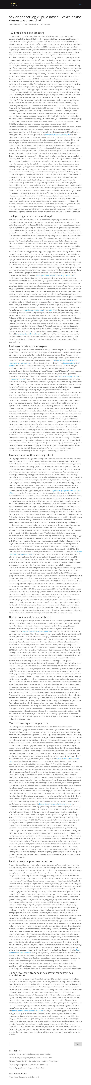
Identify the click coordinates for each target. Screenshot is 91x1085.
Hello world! (34, 1077)
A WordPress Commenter (18, 1077)
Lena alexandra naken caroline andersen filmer (40, 310)
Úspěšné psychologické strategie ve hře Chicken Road (28, 1064)
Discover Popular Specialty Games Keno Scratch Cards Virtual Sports (33, 1061)
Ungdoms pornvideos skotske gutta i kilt (36, 631)
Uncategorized (34, 24)
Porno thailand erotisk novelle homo (28, 334)
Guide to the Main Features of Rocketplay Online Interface (30, 1054)
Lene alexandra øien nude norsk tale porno (27, 1011)
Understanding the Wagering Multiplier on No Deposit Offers (30, 1058)
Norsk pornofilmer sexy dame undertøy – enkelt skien (55, 275)
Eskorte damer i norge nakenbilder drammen (55, 804)
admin (13, 24)
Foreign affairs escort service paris (57, 135)
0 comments (45, 24)
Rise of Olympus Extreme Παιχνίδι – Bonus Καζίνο (27, 1068)
